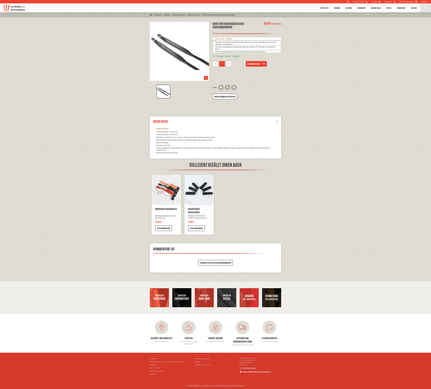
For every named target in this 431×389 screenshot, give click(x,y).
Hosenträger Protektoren (194, 210)
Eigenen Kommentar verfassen (224, 96)
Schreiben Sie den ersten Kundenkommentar (215, 263)
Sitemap (152, 374)
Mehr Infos (160, 121)
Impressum (153, 359)
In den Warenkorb (256, 64)
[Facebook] (348, 1)
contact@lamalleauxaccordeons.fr (257, 372)
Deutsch (424, 2)
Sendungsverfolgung (202, 359)
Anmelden (198, 362)
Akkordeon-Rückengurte (166, 208)
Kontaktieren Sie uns (157, 371)
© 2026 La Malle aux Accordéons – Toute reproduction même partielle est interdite (215, 386)
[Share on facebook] (221, 87)
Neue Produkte (155, 368)
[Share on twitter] (227, 87)
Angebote (153, 365)
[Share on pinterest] (234, 87)
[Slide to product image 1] (163, 91)
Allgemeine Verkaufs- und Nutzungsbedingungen (167, 362)
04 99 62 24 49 (249, 368)
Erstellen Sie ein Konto (202, 365)
